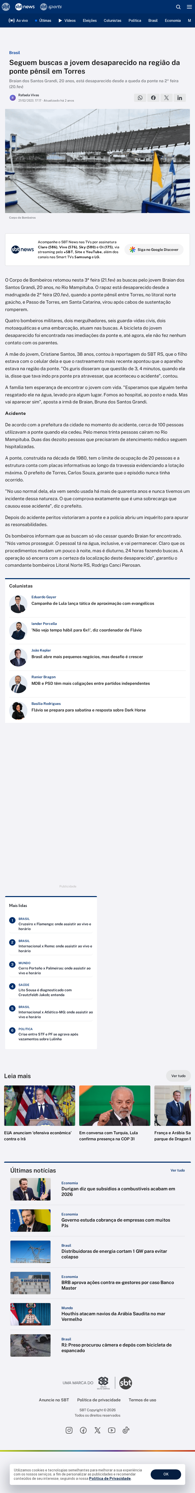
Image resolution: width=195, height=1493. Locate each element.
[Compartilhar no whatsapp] (140, 98)
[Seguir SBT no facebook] (83, 1430)
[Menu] (189, 6)
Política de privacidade (99, 1400)
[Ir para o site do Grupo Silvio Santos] (89, 1383)
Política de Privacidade (110, 1478)
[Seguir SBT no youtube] (112, 1430)
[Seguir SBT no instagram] (69, 1430)
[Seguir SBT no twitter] (97, 1430)
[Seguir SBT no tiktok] (126, 1430)
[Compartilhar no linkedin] (180, 98)
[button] (39, 1118)
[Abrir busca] (178, 7)
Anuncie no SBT (54, 1400)
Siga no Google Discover (158, 250)
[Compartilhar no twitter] (166, 98)
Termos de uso (142, 1400)
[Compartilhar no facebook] (153, 98)
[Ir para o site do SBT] (125, 1383)
